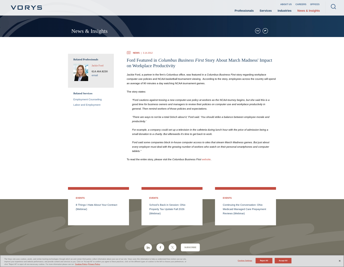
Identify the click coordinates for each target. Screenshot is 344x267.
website (206, 159)
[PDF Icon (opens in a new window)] (257, 31)
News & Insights (308, 10)
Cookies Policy (81, 264)
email (95, 75)
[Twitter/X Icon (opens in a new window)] (172, 247)
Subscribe (190, 247)
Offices (315, 4)
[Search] (333, 6)
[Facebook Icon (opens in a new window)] (160, 247)
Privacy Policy (94, 264)
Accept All (283, 261)
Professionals (244, 10)
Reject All (264, 261)
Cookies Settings (245, 261)
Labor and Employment (86, 104)
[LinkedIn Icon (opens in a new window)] (148, 247)
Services (266, 10)
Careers (300, 4)
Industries (284, 10)
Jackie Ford (97, 65)
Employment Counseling (87, 99)
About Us (286, 4)
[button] (265, 31)
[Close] (340, 261)
